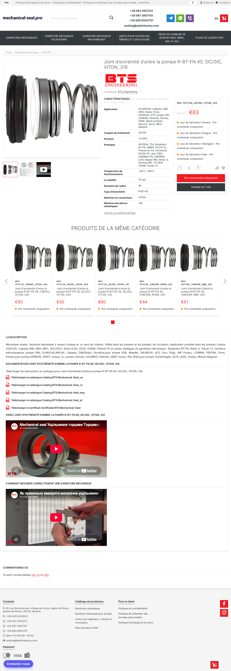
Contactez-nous (18, 664)
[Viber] (190, 18)
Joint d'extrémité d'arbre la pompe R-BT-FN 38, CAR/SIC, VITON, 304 (33, 291)
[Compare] (217, 168)
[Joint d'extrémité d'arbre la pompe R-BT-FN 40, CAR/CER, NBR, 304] (199, 257)
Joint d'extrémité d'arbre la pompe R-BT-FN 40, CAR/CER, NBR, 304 (197, 291)
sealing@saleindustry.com (141, 25)
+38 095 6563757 (141, 20)
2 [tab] (118, 322)
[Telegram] (171, 18)
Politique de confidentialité (66, 2)
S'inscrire (208, 2)
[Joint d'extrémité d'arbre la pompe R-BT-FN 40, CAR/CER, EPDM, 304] (157, 257)
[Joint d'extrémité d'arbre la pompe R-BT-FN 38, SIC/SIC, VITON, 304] (74, 257)
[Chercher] (111, 17)
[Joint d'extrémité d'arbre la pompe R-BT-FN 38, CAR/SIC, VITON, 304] (33, 257)
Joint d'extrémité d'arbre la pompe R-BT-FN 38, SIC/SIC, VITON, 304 (73, 291)
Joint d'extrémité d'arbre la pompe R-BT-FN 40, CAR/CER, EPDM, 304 (155, 291)
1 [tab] (113, 322)
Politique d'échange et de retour (33, 2)
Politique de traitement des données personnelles (110, 2)
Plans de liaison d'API (86, 627)
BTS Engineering (127, 91)
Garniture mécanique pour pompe (93, 613)
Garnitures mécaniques (87, 608)
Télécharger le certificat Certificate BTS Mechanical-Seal (45, 407)
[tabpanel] (33, 276)
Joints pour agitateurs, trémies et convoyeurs (93, 621)
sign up (35, 574)
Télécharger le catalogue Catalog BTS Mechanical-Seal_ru (47, 384)
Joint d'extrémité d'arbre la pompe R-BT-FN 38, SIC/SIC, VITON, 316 (115, 291)
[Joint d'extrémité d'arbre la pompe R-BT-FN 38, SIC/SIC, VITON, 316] (116, 257)
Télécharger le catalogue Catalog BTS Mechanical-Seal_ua (47, 377)
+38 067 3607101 (141, 15)
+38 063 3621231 (141, 10)
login (46, 574)
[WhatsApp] (180, 18)
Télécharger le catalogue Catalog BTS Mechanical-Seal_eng (47, 392)
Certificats (144, 2)
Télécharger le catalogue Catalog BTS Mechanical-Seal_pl (46, 400)
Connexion (224, 2)
